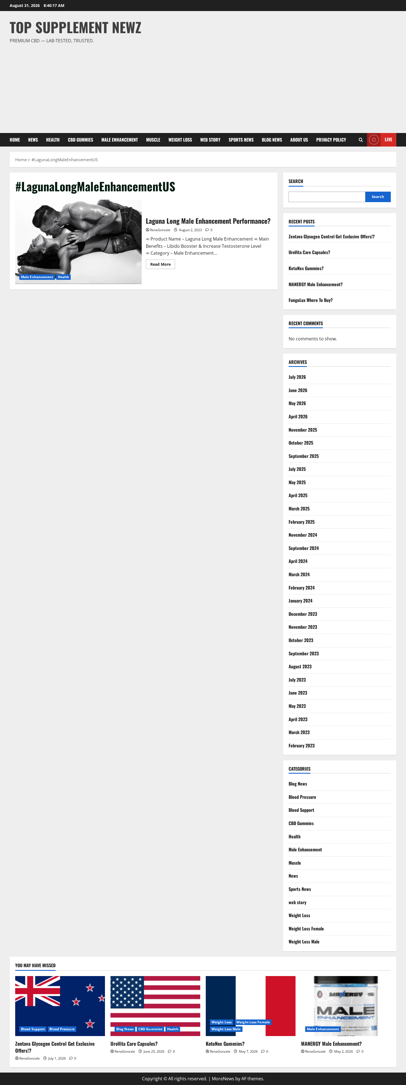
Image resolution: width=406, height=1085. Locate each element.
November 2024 (303, 534)
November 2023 (303, 627)
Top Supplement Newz (75, 27)
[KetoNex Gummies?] (251, 1006)
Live (388, 139)
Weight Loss (180, 139)
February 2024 (302, 587)
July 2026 (297, 377)
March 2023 (299, 732)
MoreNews (223, 1079)
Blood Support (301, 810)
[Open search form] (361, 139)
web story (210, 139)
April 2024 (298, 561)
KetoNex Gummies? (306, 268)
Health (53, 139)
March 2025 (299, 508)
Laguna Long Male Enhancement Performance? (78, 242)
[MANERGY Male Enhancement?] (346, 1006)
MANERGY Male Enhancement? (316, 284)
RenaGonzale (160, 230)
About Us (299, 139)
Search (296, 181)
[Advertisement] (201, 86)
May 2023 (297, 706)
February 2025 (302, 521)
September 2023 (304, 653)
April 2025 (298, 495)
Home (15, 139)
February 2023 (302, 745)
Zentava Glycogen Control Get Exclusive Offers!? (332, 236)
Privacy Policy (331, 139)
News (33, 139)
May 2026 (297, 403)
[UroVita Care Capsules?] (155, 1006)
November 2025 (303, 429)
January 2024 (300, 600)
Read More (162, 265)
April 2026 (298, 416)
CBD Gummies (80, 139)
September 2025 (304, 456)
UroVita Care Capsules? (309, 252)
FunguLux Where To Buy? (311, 300)
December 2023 (303, 614)
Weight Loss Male (304, 941)
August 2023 (300, 666)
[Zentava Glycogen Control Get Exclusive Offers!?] (60, 1006)
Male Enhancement (119, 139)
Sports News (241, 139)
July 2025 (297, 469)
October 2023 (301, 640)
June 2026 (298, 390)
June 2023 (298, 692)
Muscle (153, 139)
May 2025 (297, 482)
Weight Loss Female (306, 928)
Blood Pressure (302, 797)
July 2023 (297, 679)
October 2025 (301, 442)
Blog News (272, 139)
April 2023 (298, 719)
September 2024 (304, 548)
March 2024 (299, 574)
